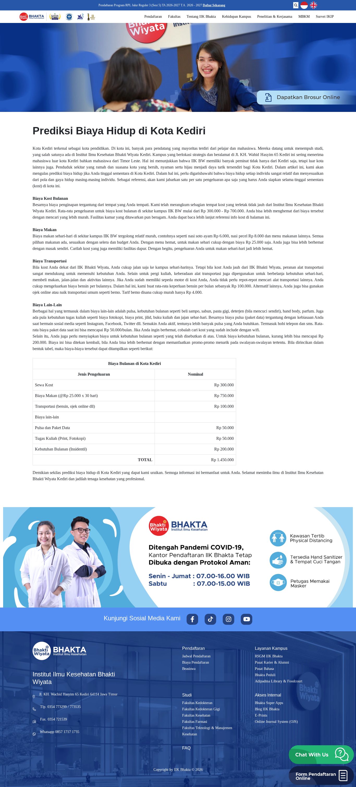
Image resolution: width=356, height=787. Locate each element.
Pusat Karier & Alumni (272, 662)
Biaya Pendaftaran (195, 662)
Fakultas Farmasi (194, 722)
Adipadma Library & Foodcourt (278, 681)
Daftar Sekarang (214, 5)
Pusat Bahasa (264, 669)
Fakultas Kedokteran (197, 703)
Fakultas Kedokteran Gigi (201, 709)
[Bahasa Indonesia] (304, 5)
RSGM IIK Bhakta (269, 656)
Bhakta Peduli (265, 675)
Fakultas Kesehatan (196, 715)
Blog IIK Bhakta (267, 709)
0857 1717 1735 (67, 732)
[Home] (32, 17)
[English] (313, 5)
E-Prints (261, 715)
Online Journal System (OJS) (276, 722)
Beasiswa (188, 669)
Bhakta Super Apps (269, 703)
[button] (321, 754)
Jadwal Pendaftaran (196, 656)
